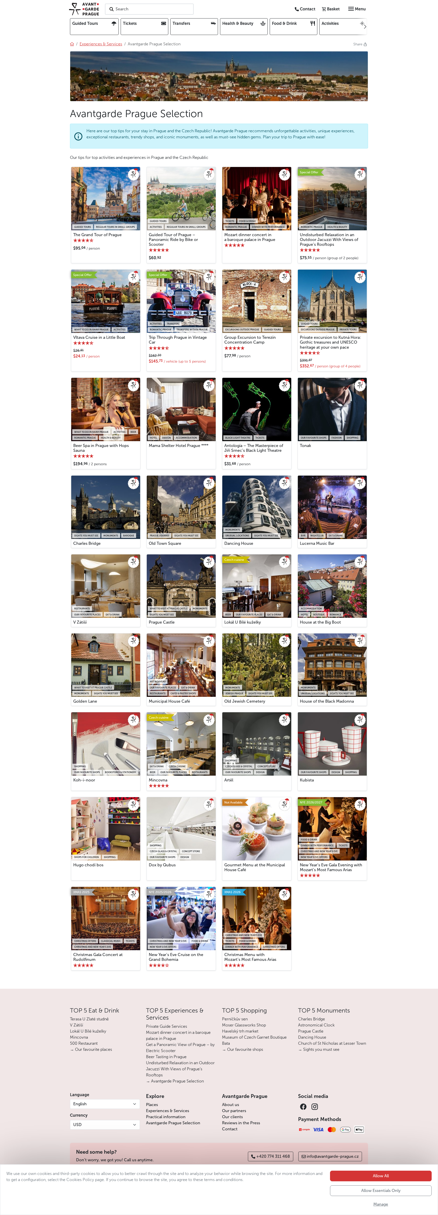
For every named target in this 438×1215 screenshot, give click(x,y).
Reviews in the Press (241, 1122)
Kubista (307, 780)
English (80, 1103)
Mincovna (158, 780)
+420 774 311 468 (273, 1156)
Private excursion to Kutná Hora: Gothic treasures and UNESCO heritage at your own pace (330, 342)
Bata (226, 1043)
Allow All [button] (381, 1175)
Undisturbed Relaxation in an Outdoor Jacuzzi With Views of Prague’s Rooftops (329, 239)
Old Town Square (165, 543)
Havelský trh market (240, 1031)
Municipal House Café (169, 701)
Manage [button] (380, 1204)
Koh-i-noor (84, 780)
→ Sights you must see (318, 1049)
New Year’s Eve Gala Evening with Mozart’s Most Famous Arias (331, 867)
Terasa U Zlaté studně (89, 1019)
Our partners (234, 1110)
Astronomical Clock (316, 1025)
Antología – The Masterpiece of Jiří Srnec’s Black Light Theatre (253, 448)
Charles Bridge (87, 543)
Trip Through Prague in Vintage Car (178, 340)
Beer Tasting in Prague (166, 1056)
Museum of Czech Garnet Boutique (254, 1037)
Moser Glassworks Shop (244, 1025)
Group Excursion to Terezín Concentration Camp (250, 340)
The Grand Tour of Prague (97, 234)
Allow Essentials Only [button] (380, 1190)
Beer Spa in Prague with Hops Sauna (101, 448)
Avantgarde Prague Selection (173, 1122)
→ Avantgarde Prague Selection (175, 1081)
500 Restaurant (84, 1043)
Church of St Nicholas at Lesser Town (332, 1043)
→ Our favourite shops (242, 1049)
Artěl (228, 780)
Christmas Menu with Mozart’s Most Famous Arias (250, 957)
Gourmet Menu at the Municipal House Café (254, 867)
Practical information (166, 1116)
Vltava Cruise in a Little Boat (99, 337)
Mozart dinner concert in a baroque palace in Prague (249, 237)
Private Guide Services (166, 1026)
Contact (230, 1129)
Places (152, 1104)
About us (230, 1104)
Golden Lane (85, 701)
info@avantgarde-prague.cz (333, 1156)
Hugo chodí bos (88, 865)
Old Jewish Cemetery (244, 701)
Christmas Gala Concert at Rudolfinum (98, 957)
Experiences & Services (167, 1110)
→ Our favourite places (91, 1049)
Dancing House (238, 543)
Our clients (232, 1116)
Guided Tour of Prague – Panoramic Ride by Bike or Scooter (173, 239)
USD (77, 1124)
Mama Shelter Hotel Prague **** (178, 445)
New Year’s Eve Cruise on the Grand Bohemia (176, 957)
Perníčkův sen (235, 1019)
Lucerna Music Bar (317, 543)
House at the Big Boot (320, 622)
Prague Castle (162, 622)
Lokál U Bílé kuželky (242, 622)
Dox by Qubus (162, 865)
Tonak (305, 445)
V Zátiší (80, 622)
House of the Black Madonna (327, 701)
